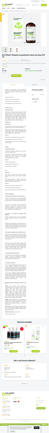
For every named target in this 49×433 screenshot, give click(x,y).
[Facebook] (37, 404)
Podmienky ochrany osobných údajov (30, 419)
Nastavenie (12, 431)
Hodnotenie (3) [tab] (34, 84)
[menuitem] (4, 8)
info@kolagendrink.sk (41, 400)
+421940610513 (40, 402)
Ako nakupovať (14, 419)
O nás (4, 419)
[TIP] (35, 333)
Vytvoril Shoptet (37, 424)
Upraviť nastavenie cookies (24, 424)
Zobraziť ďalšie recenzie (24, 383)
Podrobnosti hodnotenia (16, 60)
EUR (44, 1)
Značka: (25, 60)
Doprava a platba (19, 419)
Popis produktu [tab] (13, 84)
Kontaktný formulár (41, 408)
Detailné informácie (5, 66)
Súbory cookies (38, 419)
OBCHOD (35, 101)
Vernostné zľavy (43, 419)
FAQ (23, 419)
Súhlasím (36, 427)
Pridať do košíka (15, 75)
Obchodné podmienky (8, 419)
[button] (24, 355)
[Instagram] (38, 404)
